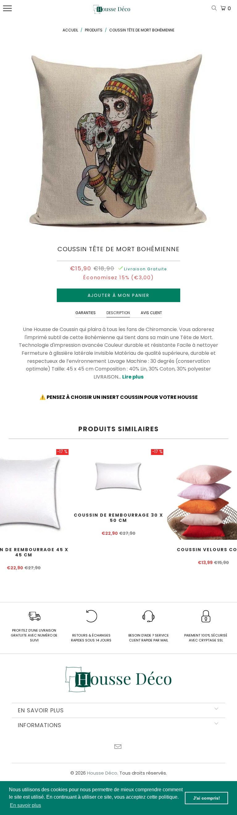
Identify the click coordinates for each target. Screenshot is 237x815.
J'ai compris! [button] (206, 798)
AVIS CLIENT (151, 312)
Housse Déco (102, 773)
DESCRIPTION (118, 312)
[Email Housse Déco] (118, 747)
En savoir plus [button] (25, 805)
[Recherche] (215, 8)
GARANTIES (85, 312)
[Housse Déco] (111, 11)
